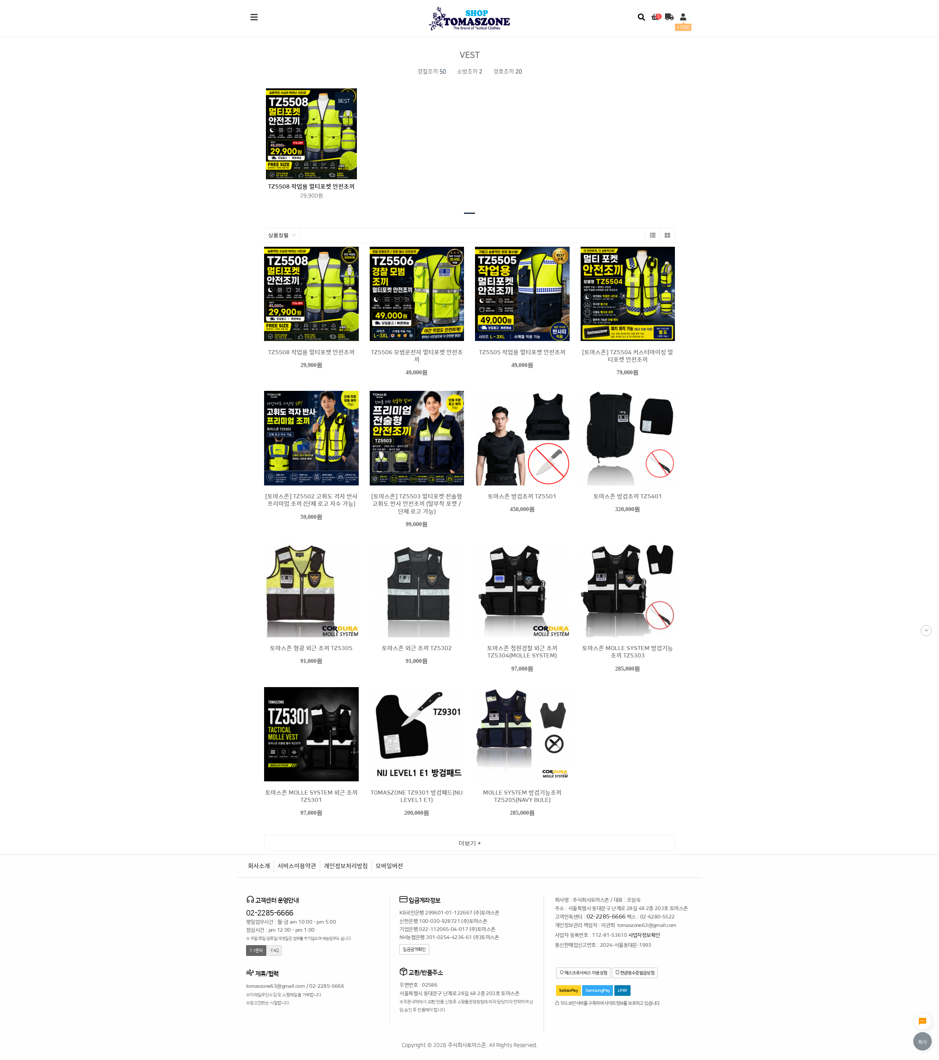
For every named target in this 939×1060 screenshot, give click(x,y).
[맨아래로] (926, 630)
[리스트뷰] (652, 235)
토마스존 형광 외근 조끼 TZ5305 (311, 648)
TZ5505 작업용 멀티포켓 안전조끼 (522, 352)
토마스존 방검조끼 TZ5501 (522, 496)
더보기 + (469, 843)
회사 (922, 1042)
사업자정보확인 (644, 935)
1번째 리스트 (469, 213)
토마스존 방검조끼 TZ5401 (627, 496)
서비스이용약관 (297, 866)
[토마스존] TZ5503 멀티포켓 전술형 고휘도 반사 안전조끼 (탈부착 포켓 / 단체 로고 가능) (416, 504)
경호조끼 (507, 72)
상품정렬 (279, 235)
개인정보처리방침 (346, 866)
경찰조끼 (431, 72)
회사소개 (259, 866)
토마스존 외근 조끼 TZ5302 (417, 648)
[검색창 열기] (641, 17)
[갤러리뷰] (667, 235)
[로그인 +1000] (683, 17)
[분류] (254, 17)
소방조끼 (469, 72)
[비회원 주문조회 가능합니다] (669, 17)
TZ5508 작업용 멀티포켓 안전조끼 (311, 186)
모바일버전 (389, 866)
